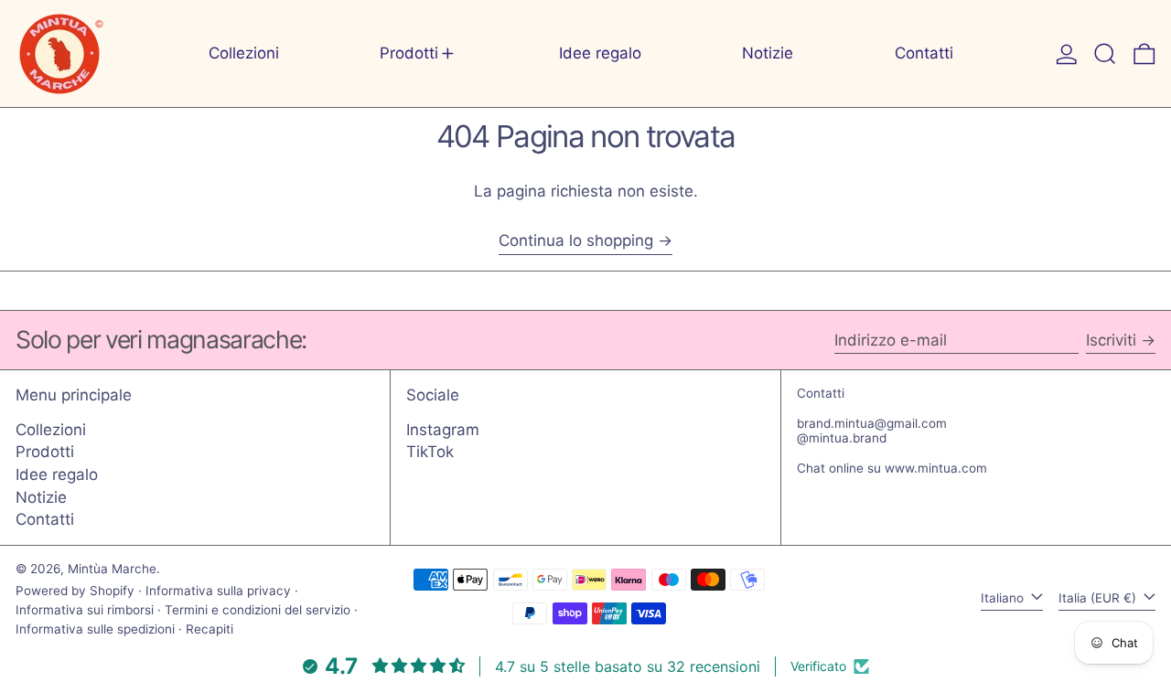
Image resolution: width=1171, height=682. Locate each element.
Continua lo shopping (576, 240)
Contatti (45, 519)
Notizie (41, 497)
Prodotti (45, 451)
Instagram (442, 430)
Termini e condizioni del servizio (257, 609)
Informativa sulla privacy (218, 590)
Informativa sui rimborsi (85, 609)
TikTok (430, 451)
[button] (1105, 53)
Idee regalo (57, 474)
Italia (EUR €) (1099, 598)
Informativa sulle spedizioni (95, 629)
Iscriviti (1111, 340)
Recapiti (209, 629)
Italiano (1004, 598)
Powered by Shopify (75, 590)
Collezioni (51, 430)
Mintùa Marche (112, 568)
